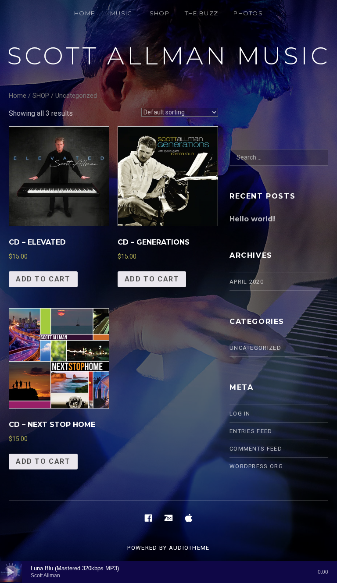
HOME (84, 13)
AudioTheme (189, 547)
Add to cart (43, 279)
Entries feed (250, 431)
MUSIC (121, 13)
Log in (240, 413)
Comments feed (255, 448)
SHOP (159, 13)
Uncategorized (255, 348)
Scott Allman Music (168, 56)
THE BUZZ (201, 13)
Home (17, 96)
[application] (168, 572)
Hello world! (252, 219)
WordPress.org (256, 466)
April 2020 (246, 281)
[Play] (11, 572)
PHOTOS (248, 13)
